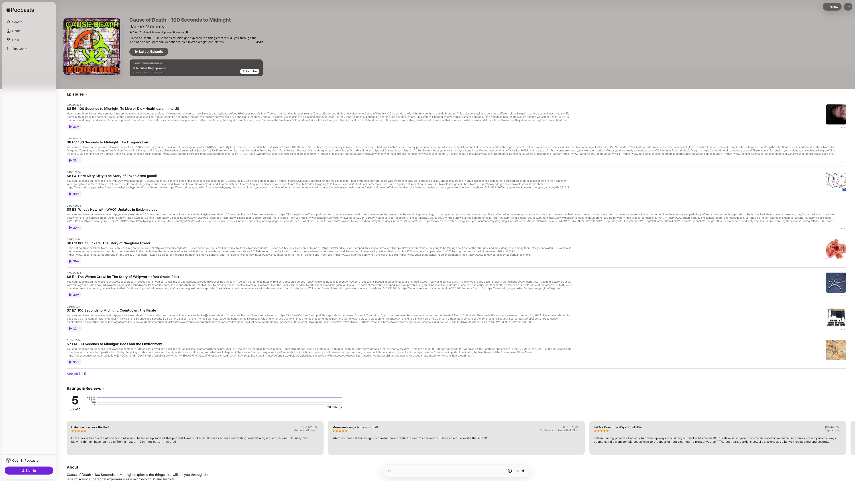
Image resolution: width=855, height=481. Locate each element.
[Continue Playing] (517, 471)
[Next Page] (850, 438)
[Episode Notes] (510, 471)
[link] (77, 94)
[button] (29, 22)
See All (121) (76, 374)
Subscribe (250, 71)
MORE (259, 42)
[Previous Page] (62, 438)
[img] (20, 10)
